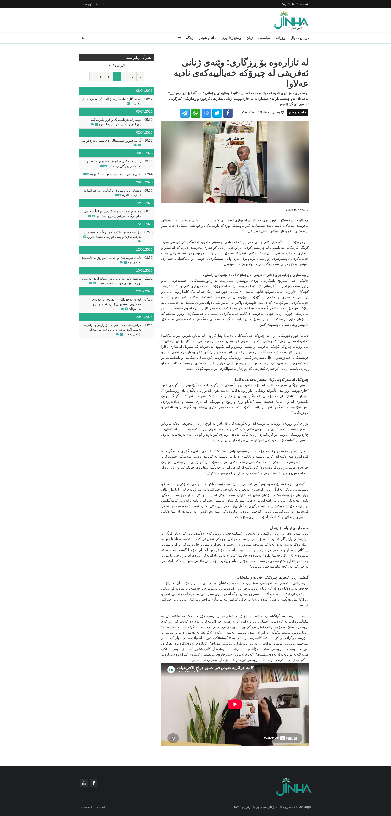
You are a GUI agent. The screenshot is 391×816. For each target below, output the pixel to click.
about (101, 807)
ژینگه (189, 38)
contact (86, 807)
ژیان (249, 38)
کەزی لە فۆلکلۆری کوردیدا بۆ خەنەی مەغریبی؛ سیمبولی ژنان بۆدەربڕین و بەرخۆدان (116, 304)
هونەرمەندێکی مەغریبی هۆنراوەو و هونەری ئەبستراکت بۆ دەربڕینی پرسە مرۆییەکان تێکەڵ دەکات (112, 329)
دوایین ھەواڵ (299, 38)
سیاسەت (264, 38)
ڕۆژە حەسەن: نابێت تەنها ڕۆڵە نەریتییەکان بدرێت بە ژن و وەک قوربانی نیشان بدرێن (112, 234)
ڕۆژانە (280, 38)
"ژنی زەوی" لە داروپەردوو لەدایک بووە (115, 174)
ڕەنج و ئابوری (231, 38)
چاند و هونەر (207, 38)
